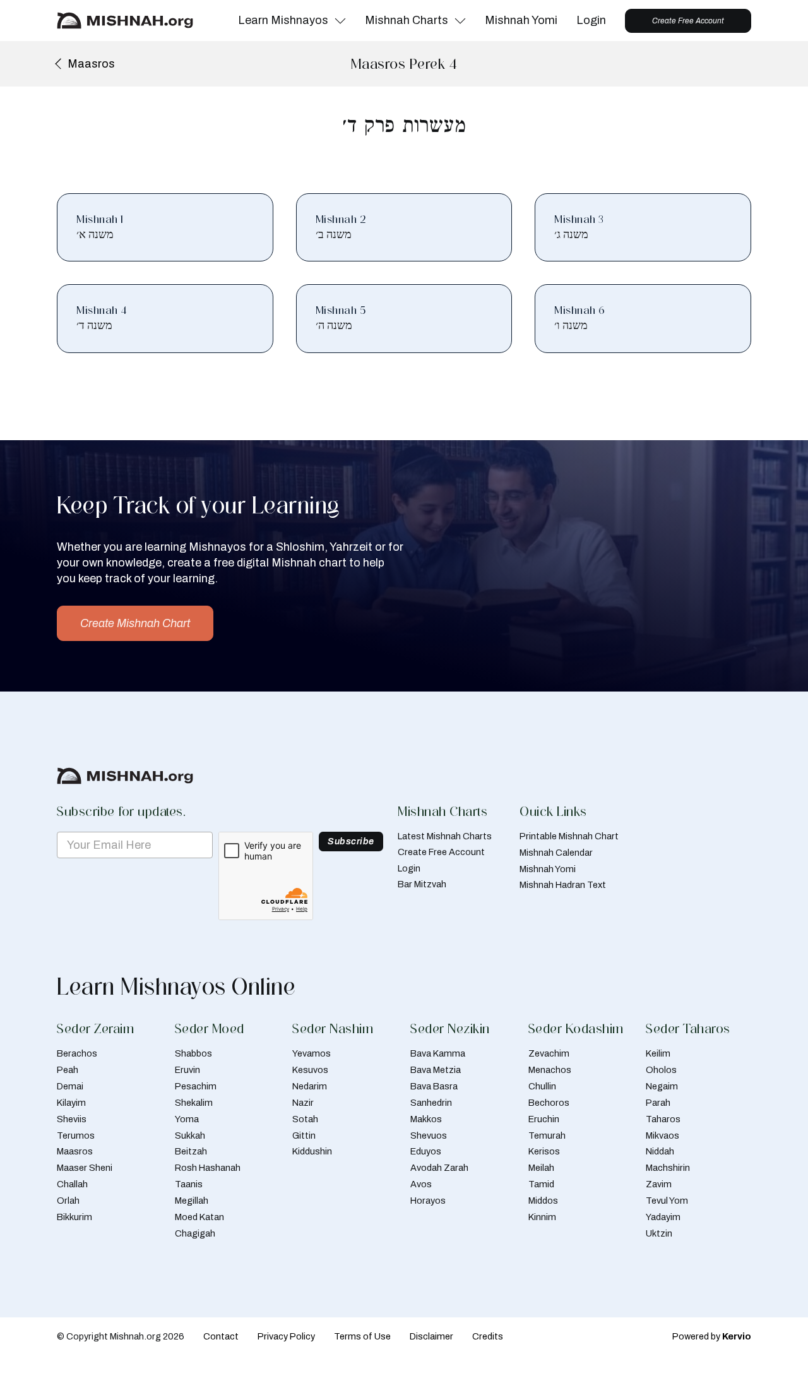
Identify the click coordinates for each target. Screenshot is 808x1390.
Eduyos (425, 1151)
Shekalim (194, 1103)
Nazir (303, 1103)
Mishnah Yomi (521, 20)
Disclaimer (431, 1336)
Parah (658, 1103)
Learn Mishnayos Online (176, 986)
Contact (221, 1336)
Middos (543, 1200)
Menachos (549, 1070)
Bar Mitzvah (422, 884)
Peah (67, 1070)
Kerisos (544, 1151)
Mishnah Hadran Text (563, 885)
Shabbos (193, 1053)
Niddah (660, 1151)
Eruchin (543, 1119)
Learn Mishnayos (283, 20)
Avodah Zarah (439, 1168)
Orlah (68, 1200)
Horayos (428, 1200)
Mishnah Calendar (556, 853)
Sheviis (71, 1119)
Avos (421, 1184)
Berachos (77, 1053)
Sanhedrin (431, 1103)
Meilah (541, 1168)
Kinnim (542, 1217)
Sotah (305, 1119)
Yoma (187, 1119)
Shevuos (428, 1135)
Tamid (541, 1184)
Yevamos (311, 1053)
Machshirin (668, 1168)
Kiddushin (312, 1151)
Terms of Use (362, 1336)
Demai (70, 1086)
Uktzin (659, 1233)
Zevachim (548, 1053)
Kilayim (71, 1103)
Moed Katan (199, 1217)
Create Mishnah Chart (135, 623)
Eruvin (187, 1070)
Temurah (547, 1135)
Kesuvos (310, 1070)
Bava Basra (434, 1086)
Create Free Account (688, 20)
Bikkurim (74, 1217)
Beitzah (191, 1151)
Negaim (662, 1086)
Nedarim (309, 1086)
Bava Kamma (437, 1053)
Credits (487, 1336)
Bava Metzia (435, 1070)
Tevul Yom (667, 1200)
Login (591, 20)
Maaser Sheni (84, 1168)
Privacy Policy (286, 1336)
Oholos (661, 1070)
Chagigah (195, 1233)
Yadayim (663, 1217)
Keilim (658, 1053)
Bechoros (548, 1103)
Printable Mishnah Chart (569, 836)
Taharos (663, 1119)
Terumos (76, 1135)
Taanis (189, 1184)
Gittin (304, 1135)
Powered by (711, 1336)
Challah (72, 1184)
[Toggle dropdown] (340, 21)
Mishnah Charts (406, 20)
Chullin (542, 1086)
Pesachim (196, 1086)
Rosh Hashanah (208, 1168)
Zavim (659, 1184)
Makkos (426, 1119)
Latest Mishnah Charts (445, 836)
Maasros (75, 1151)
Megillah (191, 1200)
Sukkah (190, 1135)
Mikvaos (662, 1135)
